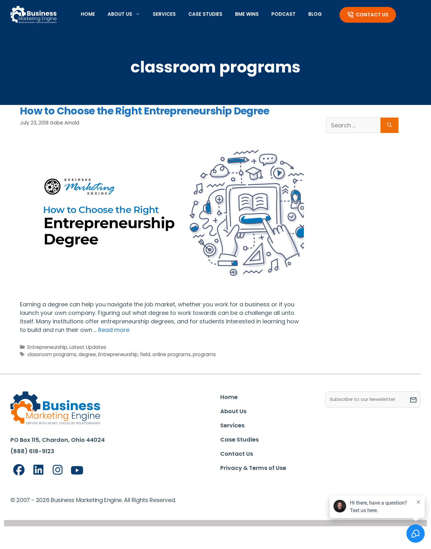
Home (88, 14)
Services (164, 14)
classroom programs (51, 354)
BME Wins (247, 14)
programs (204, 354)
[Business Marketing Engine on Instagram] (57, 470)
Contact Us (372, 14)
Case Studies (205, 14)
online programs (171, 354)
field (145, 354)
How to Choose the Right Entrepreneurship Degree (144, 111)
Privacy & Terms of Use (253, 468)
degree (87, 354)
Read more (113, 330)
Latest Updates (87, 347)
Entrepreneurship (47, 347)
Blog (315, 14)
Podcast (283, 14)
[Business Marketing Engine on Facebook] (18, 470)
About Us (120, 14)
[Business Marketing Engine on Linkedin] (38, 470)
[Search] (390, 125)
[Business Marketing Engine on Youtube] (77, 471)
